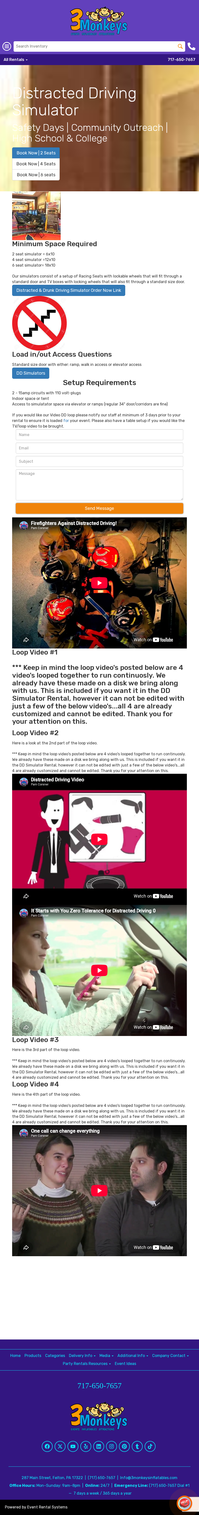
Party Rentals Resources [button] (85, 1363)
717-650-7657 (181, 59)
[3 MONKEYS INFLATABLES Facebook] (47, 1446)
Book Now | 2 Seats (36, 153)
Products (33, 1355)
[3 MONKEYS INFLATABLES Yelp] (85, 1446)
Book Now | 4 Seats (36, 164)
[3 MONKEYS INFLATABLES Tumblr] (137, 1446)
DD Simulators (30, 373)
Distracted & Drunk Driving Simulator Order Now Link (68, 290)
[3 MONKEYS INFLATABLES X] (60, 1446)
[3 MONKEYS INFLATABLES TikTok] (150, 1446)
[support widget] (184, 1503)
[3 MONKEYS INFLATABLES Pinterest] (124, 1446)
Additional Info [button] (131, 1355)
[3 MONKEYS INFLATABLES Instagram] (111, 1446)
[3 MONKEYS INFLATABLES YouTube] (72, 1446)
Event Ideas (125, 1363)
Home (15, 1355)
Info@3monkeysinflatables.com (148, 1477)
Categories (55, 1355)
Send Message (99, 508)
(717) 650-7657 (101, 1477)
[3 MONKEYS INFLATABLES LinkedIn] (98, 1446)
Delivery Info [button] (81, 1355)
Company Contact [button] (169, 1355)
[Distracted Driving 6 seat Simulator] (36, 216)
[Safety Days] (39, 323)
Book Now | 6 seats (36, 174)
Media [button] (105, 1355)
